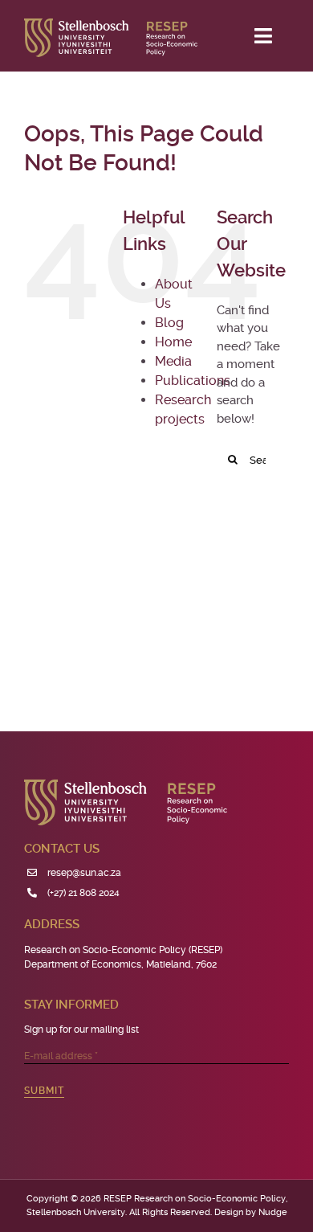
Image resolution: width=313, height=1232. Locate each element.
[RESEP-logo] (110, 24)
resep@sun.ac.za (84, 872)
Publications (192, 380)
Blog (169, 322)
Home (173, 342)
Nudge (272, 1212)
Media (173, 361)
